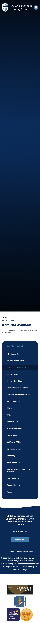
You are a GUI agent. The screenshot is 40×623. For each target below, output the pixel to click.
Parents (13, 318)
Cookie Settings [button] (20, 569)
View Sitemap (7, 563)
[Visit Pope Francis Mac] (20, 581)
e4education (27, 561)
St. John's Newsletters (12, 320)
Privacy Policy (28, 566)
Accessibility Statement (28, 563)
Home (4, 318)
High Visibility (12, 566)
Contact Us (19, 539)
